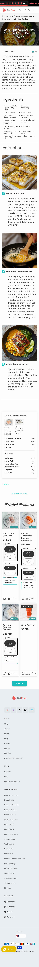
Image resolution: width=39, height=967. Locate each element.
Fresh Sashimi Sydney (13, 758)
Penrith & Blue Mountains (14, 859)
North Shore (9, 800)
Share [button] (6, 484)
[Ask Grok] (19, 710)
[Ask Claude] (7, 710)
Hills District (9, 824)
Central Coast (10, 839)
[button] (24, 10)
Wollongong (9, 844)
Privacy (7, 748)
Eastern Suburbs (10, 810)
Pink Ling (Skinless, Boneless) (7, 627)
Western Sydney (11, 819)
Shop (6, 724)
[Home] (3, 16)
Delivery (7, 772)
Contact (7, 743)
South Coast (9, 873)
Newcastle (8, 849)
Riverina (7, 888)
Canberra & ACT (11, 878)
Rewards (7, 753)
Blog (6, 739)
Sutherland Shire (11, 834)
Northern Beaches (11, 805)
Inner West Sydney (12, 795)
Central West (9, 883)
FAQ (6, 777)
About (6, 729)
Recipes (9, 16)
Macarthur (8, 854)
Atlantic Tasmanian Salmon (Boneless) (26, 536)
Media (6, 734)
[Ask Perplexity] (32, 710)
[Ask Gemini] (13, 710)
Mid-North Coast (11, 868)
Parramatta (9, 829)
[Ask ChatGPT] (25, 710)
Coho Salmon (27, 625)
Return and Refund (12, 781)
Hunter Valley (9, 863)
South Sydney (9, 815)
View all (19, 683)
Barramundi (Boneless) (8, 534)
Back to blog (20, 493)
